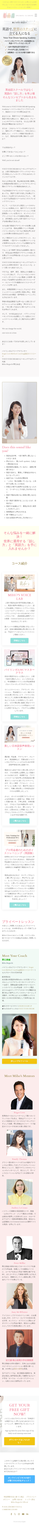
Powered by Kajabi (20, 1522)
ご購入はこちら (19, 821)
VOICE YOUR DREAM (26, 1009)
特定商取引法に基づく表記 (14, 1497)
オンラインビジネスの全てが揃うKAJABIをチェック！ (19, 1479)
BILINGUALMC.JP (25, 1006)
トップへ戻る (30, 1499)
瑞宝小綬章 (18, 1369)
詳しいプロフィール (19, 1061)
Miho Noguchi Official (19, 1502)
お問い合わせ (17, 1499)
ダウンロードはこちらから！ (19, 1441)
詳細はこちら (19, 641)
